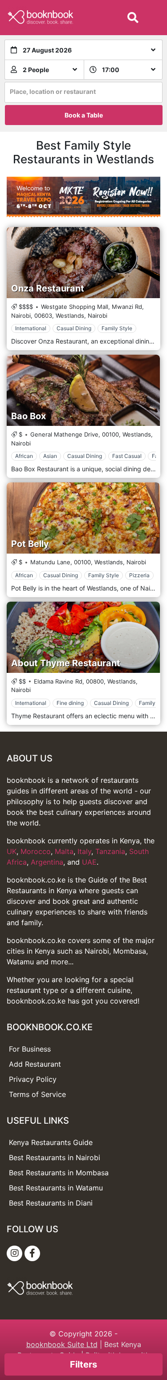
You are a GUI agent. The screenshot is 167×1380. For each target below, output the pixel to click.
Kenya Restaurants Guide (51, 1142)
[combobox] (83, 92)
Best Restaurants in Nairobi (54, 1157)
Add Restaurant (35, 1064)
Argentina (47, 862)
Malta (64, 851)
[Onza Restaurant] (83, 262)
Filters (83, 1364)
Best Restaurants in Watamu (56, 1187)
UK (11, 851)
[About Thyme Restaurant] (83, 637)
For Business (30, 1048)
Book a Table (84, 115)
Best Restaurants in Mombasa (59, 1172)
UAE (89, 862)
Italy (84, 851)
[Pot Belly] (83, 518)
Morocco (35, 851)
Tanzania (110, 851)
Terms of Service (37, 1094)
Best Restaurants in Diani (51, 1202)
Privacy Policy (33, 1079)
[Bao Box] (83, 390)
